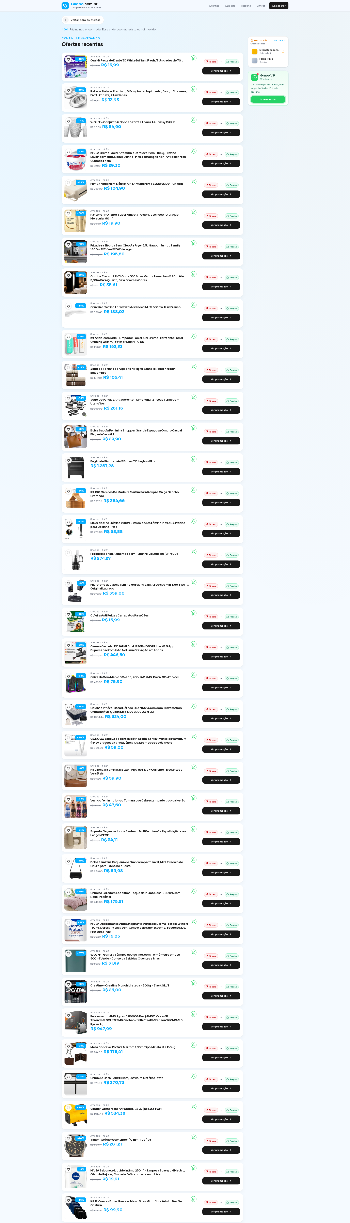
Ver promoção (219, 70)
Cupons (230, 6)
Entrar (261, 6)
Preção (233, 61)
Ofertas (214, 6)
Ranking (246, 6)
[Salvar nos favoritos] (68, 59)
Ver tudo (278, 40)
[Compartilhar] (193, 58)
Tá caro (212, 61)
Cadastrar (279, 6)
